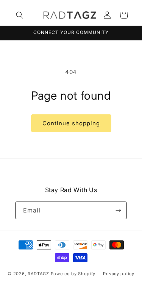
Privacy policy (118, 273)
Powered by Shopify (73, 273)
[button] (19, 15)
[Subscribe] (118, 210)
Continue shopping (71, 123)
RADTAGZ (38, 273)
